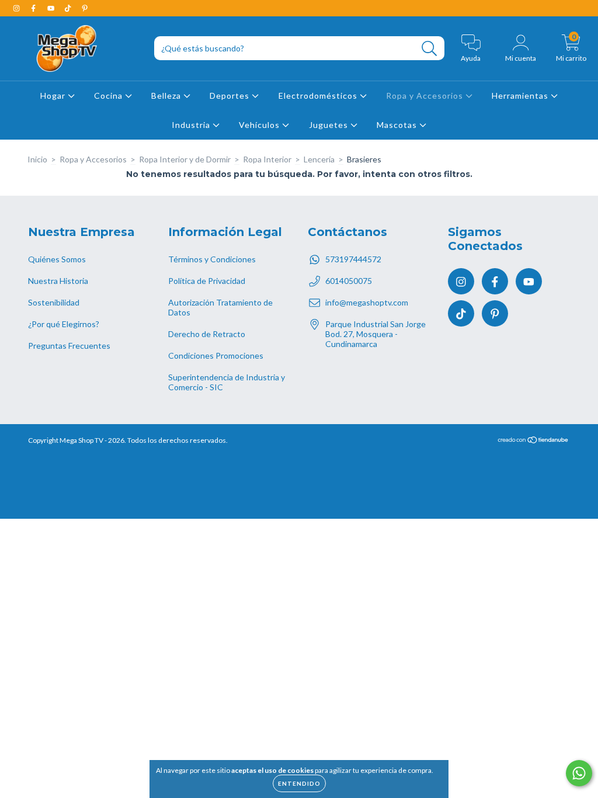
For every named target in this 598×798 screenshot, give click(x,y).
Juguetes (329, 125)
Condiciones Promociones (215, 355)
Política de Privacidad (206, 281)
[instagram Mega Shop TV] (17, 8)
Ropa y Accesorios (425, 95)
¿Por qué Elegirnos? (63, 324)
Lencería (319, 159)
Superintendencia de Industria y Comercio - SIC (226, 382)
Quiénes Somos (57, 259)
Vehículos (260, 125)
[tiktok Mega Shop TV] (68, 8)
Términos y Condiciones (212, 259)
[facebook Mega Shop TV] (34, 8)
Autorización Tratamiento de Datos (220, 307)
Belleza (167, 95)
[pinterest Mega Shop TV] (84, 8)
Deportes (231, 95)
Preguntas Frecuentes (69, 346)
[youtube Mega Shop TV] (51, 8)
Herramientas (521, 95)
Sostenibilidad (53, 302)
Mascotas (398, 125)
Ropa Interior (267, 159)
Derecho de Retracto (206, 334)
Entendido (299, 783)
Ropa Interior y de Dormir (185, 159)
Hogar (54, 95)
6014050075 (348, 281)
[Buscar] (429, 49)
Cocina (109, 95)
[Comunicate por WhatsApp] (579, 773)
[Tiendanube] (533, 441)
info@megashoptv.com (366, 302)
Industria (192, 125)
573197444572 (353, 259)
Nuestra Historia (58, 281)
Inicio (37, 159)
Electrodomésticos (319, 95)
